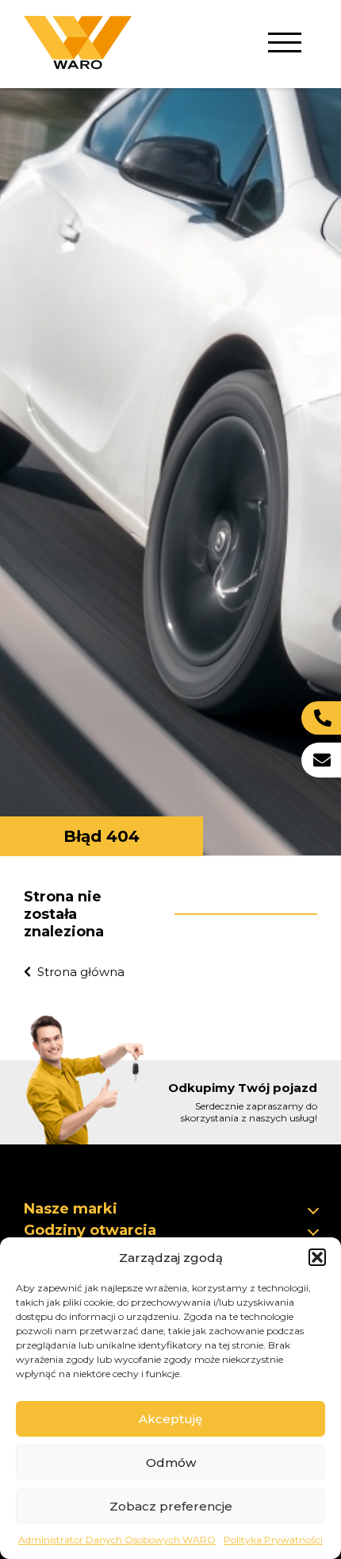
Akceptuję (170, 1418)
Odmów (171, 1462)
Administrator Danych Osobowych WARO (117, 1539)
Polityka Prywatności (273, 1539)
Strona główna (81, 971)
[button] (317, 1257)
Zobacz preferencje (170, 1506)
